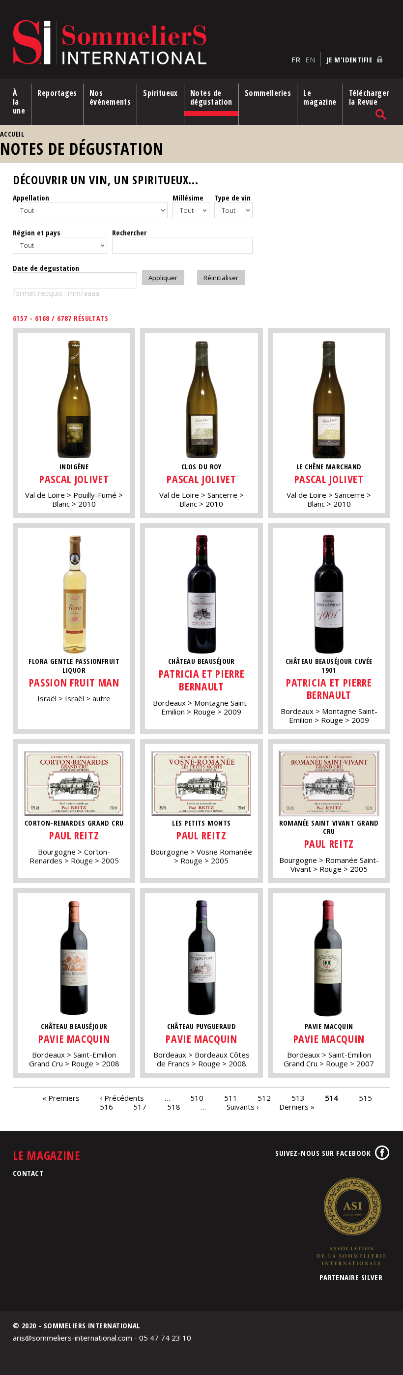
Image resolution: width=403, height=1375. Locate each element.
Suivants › (243, 1106)
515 (365, 1097)
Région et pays (36, 232)
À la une (19, 101)
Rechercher (129, 232)
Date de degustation (46, 267)
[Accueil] (150, 43)
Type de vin (232, 197)
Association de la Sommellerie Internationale (351, 1221)
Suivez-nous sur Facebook (323, 1153)
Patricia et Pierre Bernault (202, 679)
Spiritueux (160, 92)
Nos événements (110, 97)
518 (173, 1106)
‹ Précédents (122, 1097)
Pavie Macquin (74, 1038)
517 (139, 1106)
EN (310, 59)
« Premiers (61, 1097)
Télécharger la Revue (369, 97)
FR (295, 59)
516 (106, 1106)
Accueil (12, 134)
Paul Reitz (74, 835)
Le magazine (320, 97)
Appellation (31, 197)
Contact (28, 1173)
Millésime (188, 197)
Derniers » (297, 1106)
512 (264, 1097)
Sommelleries (268, 92)
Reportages (57, 92)
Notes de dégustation (211, 97)
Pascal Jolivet (74, 479)
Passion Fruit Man (74, 682)
